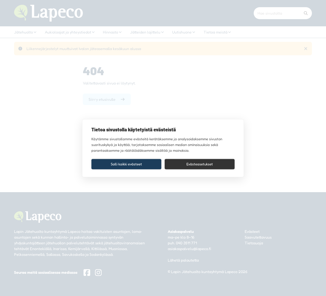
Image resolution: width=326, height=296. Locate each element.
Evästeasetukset (199, 164)
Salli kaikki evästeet (126, 164)
